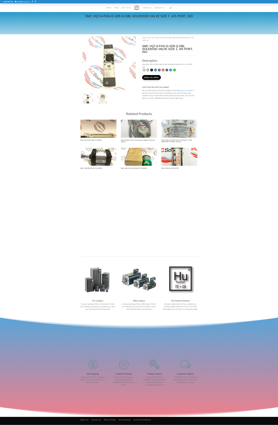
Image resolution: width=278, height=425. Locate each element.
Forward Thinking (124, 373)
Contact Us (96, 420)
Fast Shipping (92, 373)
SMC (153, 38)
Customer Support (185, 373)
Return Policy (110, 420)
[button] (132, 40)
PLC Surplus (97, 300)
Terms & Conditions (142, 420)
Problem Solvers (154, 373)
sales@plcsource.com (181, 90)
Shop (149, 38)
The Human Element (180, 300)
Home (144, 38)
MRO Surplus (139, 300)
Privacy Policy (125, 420)
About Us (84, 420)
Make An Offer (151, 77)
